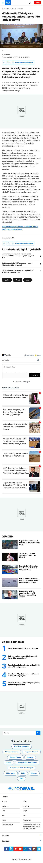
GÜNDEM (7, 536)
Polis (23, 773)
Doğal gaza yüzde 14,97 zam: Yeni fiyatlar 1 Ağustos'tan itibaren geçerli (17, 264)
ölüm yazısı (10, 773)
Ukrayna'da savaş (12, 752)
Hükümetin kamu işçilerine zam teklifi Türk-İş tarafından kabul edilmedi (18, 271)
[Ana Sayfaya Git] (8, 2)
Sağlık (25, 811)
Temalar (5, 796)
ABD (21, 778)
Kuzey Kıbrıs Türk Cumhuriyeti (21, 768)
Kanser (34, 773)
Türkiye (20, 8)
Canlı (37, 3)
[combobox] (21, 733)
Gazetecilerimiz (7, 825)
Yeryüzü (26, 806)
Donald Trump (15, 757)
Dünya (14, 8)
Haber (7, 8)
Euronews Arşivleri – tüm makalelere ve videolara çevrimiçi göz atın (31, 826)
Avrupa (4, 801)
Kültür (9, 762)
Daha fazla (5, 841)
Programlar (27, 820)
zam (27, 280)
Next (3, 811)
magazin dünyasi (31, 752)
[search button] (38, 733)
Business (5, 806)
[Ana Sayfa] (2, 8)
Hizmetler (5, 835)
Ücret (18, 280)
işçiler (7, 280)
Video (4, 820)
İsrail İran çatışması (21, 746)
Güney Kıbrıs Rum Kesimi (27, 762)
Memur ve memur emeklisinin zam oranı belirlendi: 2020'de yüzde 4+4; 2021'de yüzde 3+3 (18, 256)
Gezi (3, 815)
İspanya (30, 757)
